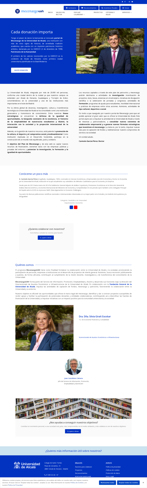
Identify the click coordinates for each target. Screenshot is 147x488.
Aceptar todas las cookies (128, 482)
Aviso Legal (110, 476)
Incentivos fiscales (110, 8)
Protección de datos (113, 473)
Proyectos (98, 12)
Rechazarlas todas (107, 482)
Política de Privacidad (15, 485)
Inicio (50, 12)
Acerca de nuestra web (83, 476)
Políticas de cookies (113, 470)
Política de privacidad (113, 467)
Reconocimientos (89, 8)
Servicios (126, 12)
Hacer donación (21, 70)
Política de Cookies (77, 482)
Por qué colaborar (78, 13)
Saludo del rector (60, 13)
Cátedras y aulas (110, 13)
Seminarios (72, 8)
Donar (126, 8)
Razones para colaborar (83, 467)
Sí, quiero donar (46, 238)
